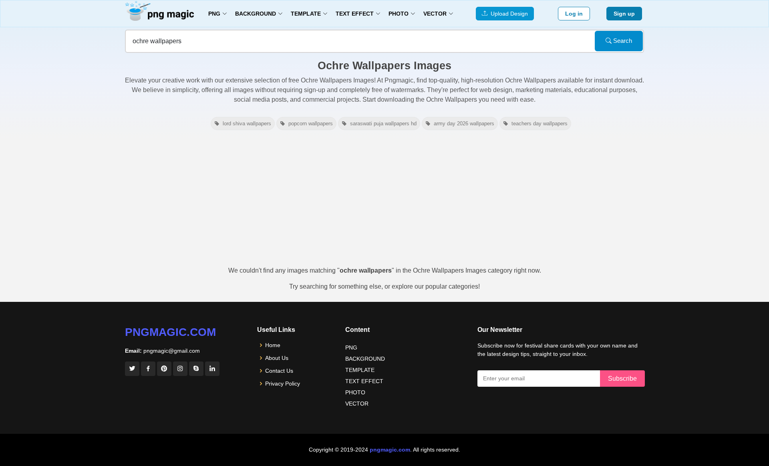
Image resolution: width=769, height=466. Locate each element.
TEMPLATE (359, 370)
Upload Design (507, 13)
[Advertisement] (384, 202)
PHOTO (355, 392)
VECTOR (356, 403)
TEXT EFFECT (364, 381)
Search (622, 40)
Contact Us (279, 371)
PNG (351, 347)
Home (272, 345)
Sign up (624, 13)
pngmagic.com (170, 332)
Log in (574, 13)
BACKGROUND (365, 359)
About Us (276, 358)
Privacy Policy (282, 383)
